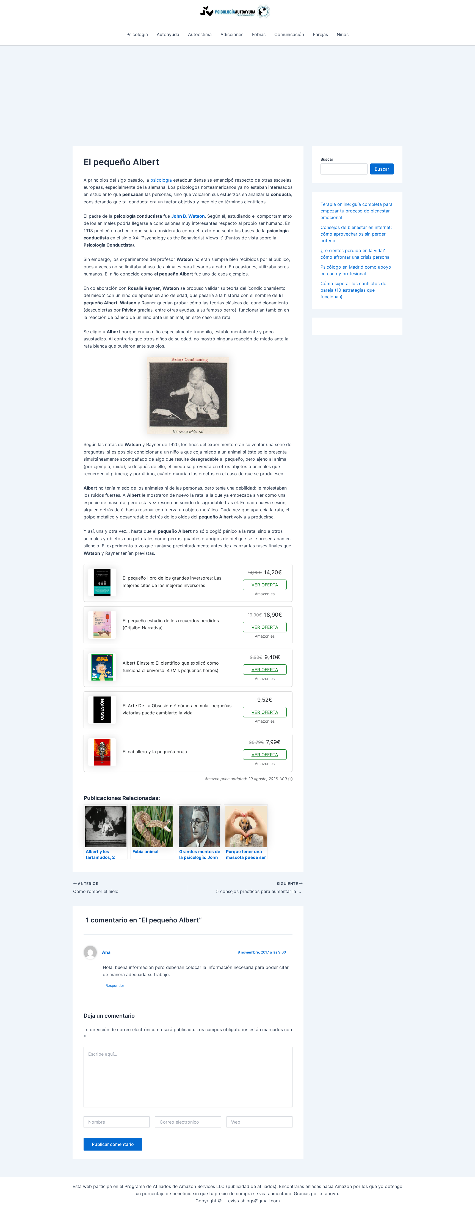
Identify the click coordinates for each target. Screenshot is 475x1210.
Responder (115, 985)
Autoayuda (168, 34)
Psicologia (137, 34)
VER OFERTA (265, 585)
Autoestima (200, 34)
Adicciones (231, 34)
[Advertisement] (237, 86)
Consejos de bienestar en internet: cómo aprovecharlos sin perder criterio (356, 234)
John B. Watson (188, 216)
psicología (161, 180)
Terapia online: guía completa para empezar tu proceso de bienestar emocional (357, 210)
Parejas (320, 34)
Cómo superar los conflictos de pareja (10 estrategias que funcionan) (353, 290)
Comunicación (289, 34)
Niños (343, 34)
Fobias (259, 34)
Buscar (327, 159)
